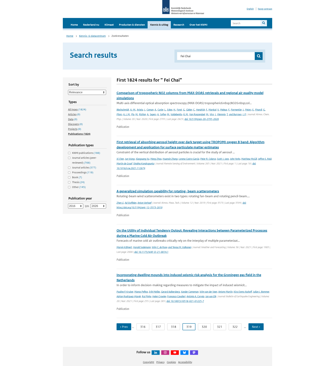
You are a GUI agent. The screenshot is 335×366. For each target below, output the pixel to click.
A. (156, 109)
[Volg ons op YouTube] (175, 353)
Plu (132, 114)
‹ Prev (124, 327)
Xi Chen (120, 158)
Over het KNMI (198, 24)
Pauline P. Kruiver (125, 291)
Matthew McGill (249, 158)
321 (219, 327)
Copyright (148, 362)
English (250, 8)
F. (206, 109)
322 (235, 327)
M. (136, 114)
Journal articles (84, 167)
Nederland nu (91, 24)
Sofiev (163, 114)
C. (194, 109)
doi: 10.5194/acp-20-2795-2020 (202, 119)
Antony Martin (225, 291)
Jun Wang (130, 158)
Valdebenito (176, 114)
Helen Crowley (159, 296)
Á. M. (185, 114)
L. (165, 109)
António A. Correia (195, 296)
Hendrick (200, 109)
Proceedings (82, 172)
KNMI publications (86, 152)
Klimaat (109, 24)
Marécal (212, 109)
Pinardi (258, 109)
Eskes (169, 109)
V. (218, 109)
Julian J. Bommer (261, 291)
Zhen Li (120, 202)
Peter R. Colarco (208, 158)
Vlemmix (221, 114)
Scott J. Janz (223, 158)
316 (143, 327)
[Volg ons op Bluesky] (184, 353)
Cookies (171, 362)
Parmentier (236, 109)
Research (178, 24)
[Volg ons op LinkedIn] (155, 353)
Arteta (140, 109)
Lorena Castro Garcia (189, 158)
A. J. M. (126, 114)
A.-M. (133, 109)
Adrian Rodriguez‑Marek (129, 296)
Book (77, 177)
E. (253, 109)
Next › (256, 327)
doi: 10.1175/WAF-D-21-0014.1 (151, 252)
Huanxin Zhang (170, 158)
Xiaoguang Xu (142, 158)
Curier (160, 109)
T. (227, 114)
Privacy (160, 362)
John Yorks (235, 158)
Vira (212, 114)
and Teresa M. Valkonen (179, 247)
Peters (248, 109)
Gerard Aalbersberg (170, 291)
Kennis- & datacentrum (92, 35)
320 (204, 327)
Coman (150, 109)
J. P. (244, 114)
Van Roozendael (197, 114)
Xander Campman (190, 291)
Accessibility (185, 362)
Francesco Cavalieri (176, 296)
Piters (119, 114)
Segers (153, 114)
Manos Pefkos (141, 291)
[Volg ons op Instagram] (165, 353)
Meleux (223, 109)
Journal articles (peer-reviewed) (84, 160)
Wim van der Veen (208, 291)
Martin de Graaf (124, 163)
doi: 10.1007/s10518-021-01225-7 (185, 301)
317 (158, 327)
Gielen (189, 109)
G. (184, 109)
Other (79, 187)
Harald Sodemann (142, 247)
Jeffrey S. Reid (264, 158)
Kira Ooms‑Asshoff (243, 291)
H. (174, 109)
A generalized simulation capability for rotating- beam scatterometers (168, 191)
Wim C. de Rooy (159, 247)
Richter (142, 114)
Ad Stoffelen (130, 202)
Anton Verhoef (144, 202)
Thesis (78, 182)
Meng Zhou (156, 158)
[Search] (263, 23)
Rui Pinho (146, 296)
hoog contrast (265, 8)
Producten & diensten (132, 24)
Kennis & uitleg (159, 24)
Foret (179, 109)
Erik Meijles (154, 291)
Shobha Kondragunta (143, 163)
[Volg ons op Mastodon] (194, 353)
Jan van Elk (210, 296)
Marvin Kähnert (124, 247)
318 (173, 327)
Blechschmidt (123, 109)
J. (145, 109)
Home (74, 24)
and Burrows (235, 114)
